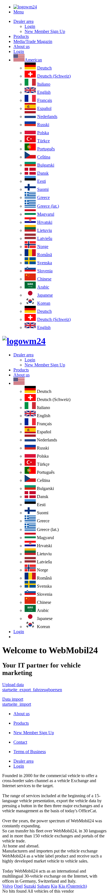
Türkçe (43, 140)
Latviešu (44, 238)
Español (44, 108)
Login (30, 26)
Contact (20, 742)
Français (44, 100)
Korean (43, 303)
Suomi (43, 189)
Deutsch (44, 68)
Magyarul (45, 214)
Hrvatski (44, 222)
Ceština (43, 157)
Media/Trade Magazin (32, 41)
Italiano (43, 84)
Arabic (43, 287)
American (33, 59)
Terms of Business (29, 751)
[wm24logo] (25, 6)
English (44, 92)
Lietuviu (44, 230)
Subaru (43, 886)
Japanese (45, 295)
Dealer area (23, 21)
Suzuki (30, 886)
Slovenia (45, 270)
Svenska (44, 262)
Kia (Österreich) (72, 886)
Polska (43, 132)
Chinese (44, 279)
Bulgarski (45, 165)
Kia (54, 886)
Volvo (7, 886)
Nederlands (47, 116)
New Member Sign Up (45, 31)
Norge (42, 246)
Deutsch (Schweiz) (54, 76)
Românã (44, 254)
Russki (43, 124)
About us (21, 46)
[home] (24, 341)
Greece (43, 197)
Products (21, 36)
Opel (18, 886)
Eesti (41, 181)
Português (46, 148)
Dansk (43, 173)
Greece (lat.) (48, 206)
